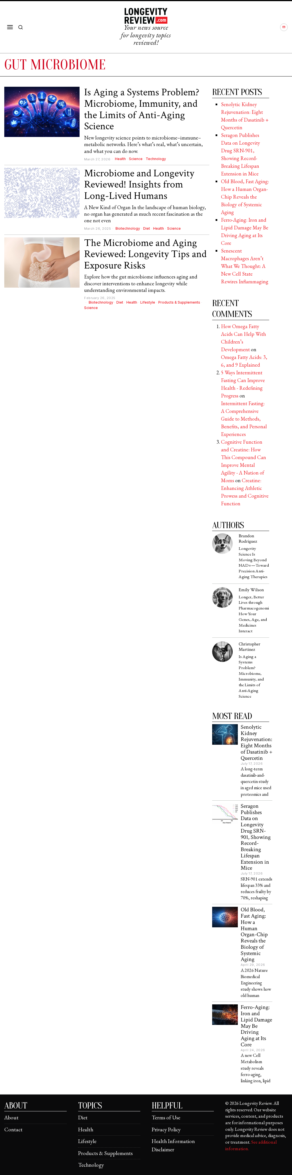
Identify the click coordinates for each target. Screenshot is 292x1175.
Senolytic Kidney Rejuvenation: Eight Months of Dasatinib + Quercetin (256, 743)
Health (120, 159)
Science (136, 159)
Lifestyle (147, 302)
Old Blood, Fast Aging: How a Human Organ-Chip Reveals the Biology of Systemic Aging (245, 196)
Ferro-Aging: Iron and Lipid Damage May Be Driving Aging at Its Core (256, 1026)
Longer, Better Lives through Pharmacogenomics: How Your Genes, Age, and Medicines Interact (254, 614)
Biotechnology (127, 228)
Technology (156, 159)
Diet (146, 228)
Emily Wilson (251, 590)
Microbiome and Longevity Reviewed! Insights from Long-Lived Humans (139, 185)
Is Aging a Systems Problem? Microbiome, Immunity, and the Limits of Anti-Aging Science (141, 109)
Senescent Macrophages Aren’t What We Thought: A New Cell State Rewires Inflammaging (244, 266)
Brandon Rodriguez (248, 538)
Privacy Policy (166, 1129)
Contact (13, 1129)
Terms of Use (166, 1117)
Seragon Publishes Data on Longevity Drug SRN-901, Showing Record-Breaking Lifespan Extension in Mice (256, 837)
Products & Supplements (179, 302)
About (11, 1117)
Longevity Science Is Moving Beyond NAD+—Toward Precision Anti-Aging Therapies (254, 563)
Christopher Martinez (249, 647)
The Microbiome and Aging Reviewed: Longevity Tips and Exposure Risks (145, 254)
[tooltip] (284, 27)
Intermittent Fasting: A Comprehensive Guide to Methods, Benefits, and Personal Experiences (244, 418)
